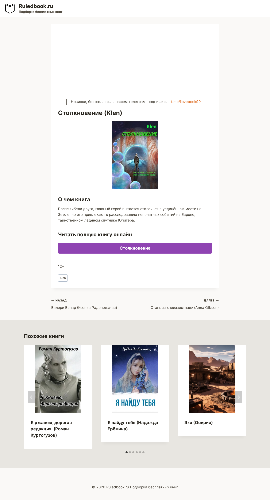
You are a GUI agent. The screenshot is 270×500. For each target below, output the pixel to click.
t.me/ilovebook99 (186, 102)
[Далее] (238, 397)
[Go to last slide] (31, 397)
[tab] (127, 452)
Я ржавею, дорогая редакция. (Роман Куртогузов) (51, 429)
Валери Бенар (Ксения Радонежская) (84, 304)
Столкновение (135, 248)
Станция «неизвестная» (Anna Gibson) (185, 304)
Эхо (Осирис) (198, 422)
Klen (63, 278)
